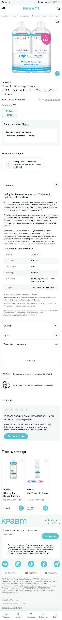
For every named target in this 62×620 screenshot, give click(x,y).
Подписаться (50, 536)
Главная (5, 16)
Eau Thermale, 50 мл (37, 493)
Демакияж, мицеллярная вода (45, 16)
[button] (31, 47)
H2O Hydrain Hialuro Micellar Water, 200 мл (11, 495)
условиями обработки (42, 547)
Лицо (14, 16)
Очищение (24, 16)
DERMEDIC (7, 82)
